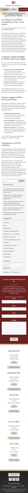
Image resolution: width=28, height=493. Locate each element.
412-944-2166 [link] (23, 9)
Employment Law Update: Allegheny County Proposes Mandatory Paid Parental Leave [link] (13, 196)
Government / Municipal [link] (9, 245)
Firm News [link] (6, 242)
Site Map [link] (10, 489)
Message (14, 320)
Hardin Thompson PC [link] (11, 28)
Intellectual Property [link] (8, 251)
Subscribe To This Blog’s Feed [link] (11, 272)
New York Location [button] (14, 437)
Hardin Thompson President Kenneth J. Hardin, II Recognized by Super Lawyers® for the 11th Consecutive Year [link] (13, 203)
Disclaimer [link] (4, 489)
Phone (14, 313)
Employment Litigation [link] (9, 237)
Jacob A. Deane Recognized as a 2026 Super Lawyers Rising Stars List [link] (13, 208)
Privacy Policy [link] (17, 489)
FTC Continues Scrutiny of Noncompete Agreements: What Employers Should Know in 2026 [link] (14, 190)
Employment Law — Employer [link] (11, 234)
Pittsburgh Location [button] (14, 367)
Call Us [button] (14, 362)
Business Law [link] (7, 228)
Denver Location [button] (14, 459)
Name (14, 298)
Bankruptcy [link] (6, 222)
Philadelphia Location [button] (14, 389)
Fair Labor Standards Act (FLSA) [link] (11, 239)
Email (14, 305)
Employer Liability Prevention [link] (11, 231)
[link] (14, 3)
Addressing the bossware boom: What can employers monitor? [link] (13, 213)
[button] (5, 9)
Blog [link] (4, 225)
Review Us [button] (14, 474)
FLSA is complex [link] (8, 149)
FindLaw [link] (21, 491)
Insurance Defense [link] (8, 248)
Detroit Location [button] (14, 410)
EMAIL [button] (14, 9)
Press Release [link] (7, 254)
